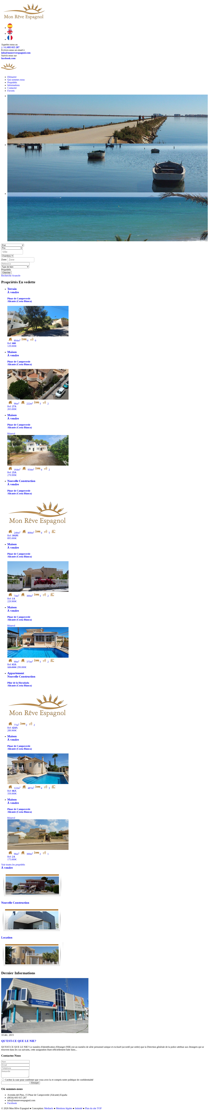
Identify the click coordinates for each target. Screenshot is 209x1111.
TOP (99, 1108)
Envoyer (35, 1083)
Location (6, 937)
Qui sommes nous (16, 79)
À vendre (7, 867)
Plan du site (90, 1108)
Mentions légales (64, 1108)
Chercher (6, 273)
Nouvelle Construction (15, 902)
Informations (13, 85)
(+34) (10, 47)
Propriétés (12, 82)
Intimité (78, 1108)
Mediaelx (48, 1108)
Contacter (12, 88)
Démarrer (12, 77)
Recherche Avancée (10, 275)
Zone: (4, 259)
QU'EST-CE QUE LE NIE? (18, 1041)
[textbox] (13, 251)
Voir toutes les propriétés (13, 864)
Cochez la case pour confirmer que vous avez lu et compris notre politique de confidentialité (48, 1079)
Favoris (11, 90)
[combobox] (12, 252)
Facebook (12, 1103)
